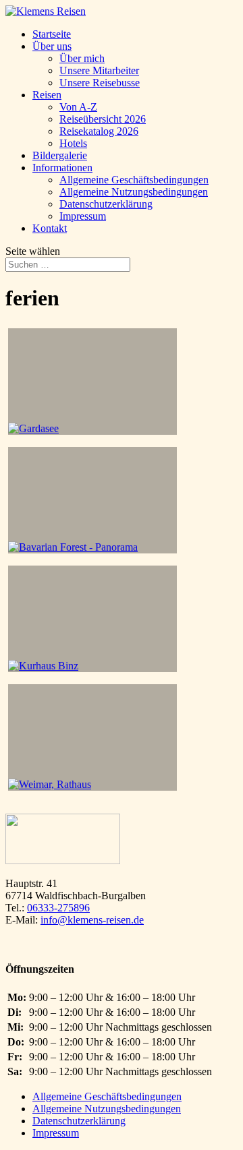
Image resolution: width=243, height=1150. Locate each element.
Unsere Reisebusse (99, 82)
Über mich (82, 58)
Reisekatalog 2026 (98, 131)
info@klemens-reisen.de (92, 920)
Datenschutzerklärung (106, 204)
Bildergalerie (59, 155)
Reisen (46, 94)
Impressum (82, 216)
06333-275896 (58, 907)
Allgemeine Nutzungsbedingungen (133, 192)
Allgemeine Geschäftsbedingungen (134, 179)
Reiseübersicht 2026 (102, 119)
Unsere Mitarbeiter (99, 70)
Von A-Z (78, 107)
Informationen (62, 167)
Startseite (51, 34)
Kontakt (49, 228)
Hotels (73, 143)
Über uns (52, 46)
